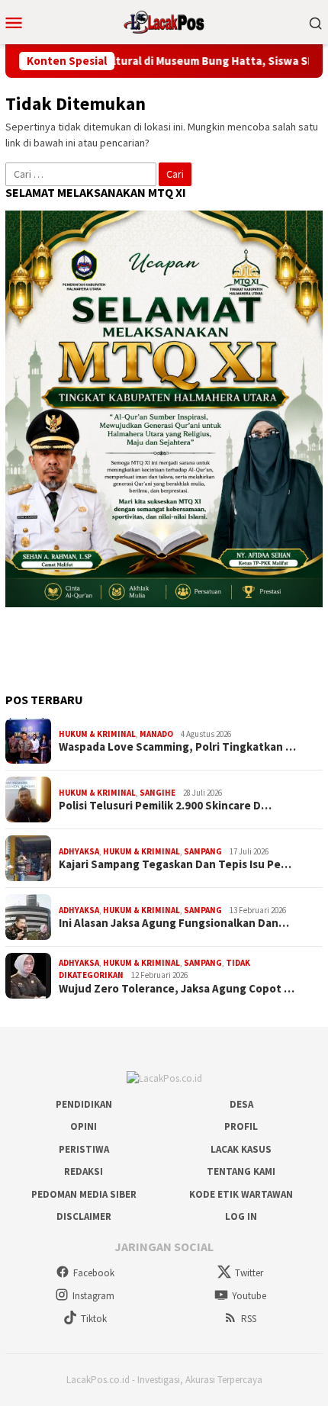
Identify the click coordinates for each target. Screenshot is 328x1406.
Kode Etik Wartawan (241, 1194)
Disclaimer (83, 1216)
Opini (83, 1126)
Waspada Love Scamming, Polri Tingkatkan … (177, 747)
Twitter (249, 1272)
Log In (241, 1216)
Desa (241, 1104)
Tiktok (94, 1318)
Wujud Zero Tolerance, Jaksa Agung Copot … (176, 989)
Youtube (249, 1295)
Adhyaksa (79, 851)
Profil (241, 1126)
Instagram (93, 1295)
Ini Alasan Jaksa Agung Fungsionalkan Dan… (174, 923)
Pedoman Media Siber (84, 1194)
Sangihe (157, 792)
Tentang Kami (241, 1171)
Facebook (93, 1272)
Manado (156, 734)
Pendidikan (84, 1104)
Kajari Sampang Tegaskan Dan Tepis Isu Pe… (175, 864)
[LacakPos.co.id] (164, 20)
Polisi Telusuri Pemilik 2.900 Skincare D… (165, 805)
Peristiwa (84, 1149)
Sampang (203, 851)
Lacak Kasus (241, 1149)
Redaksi (83, 1171)
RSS (248, 1318)
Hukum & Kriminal (97, 734)
